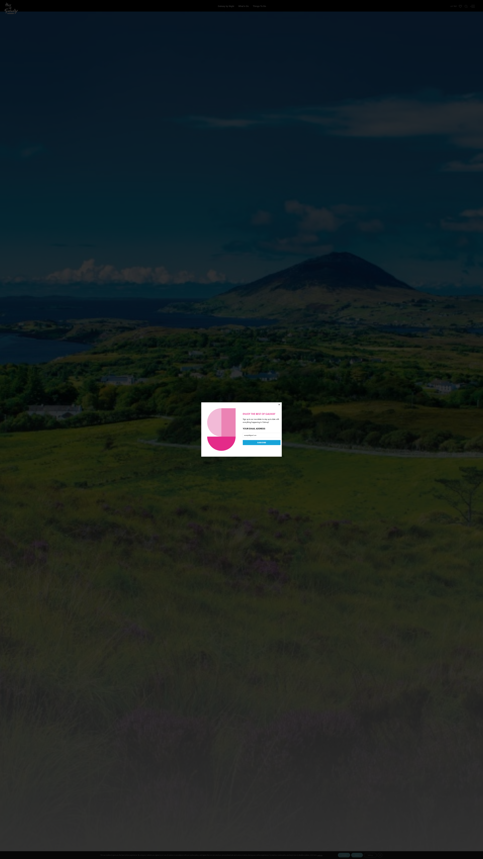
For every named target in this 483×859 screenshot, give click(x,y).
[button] (279, 404)
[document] (241, 429)
